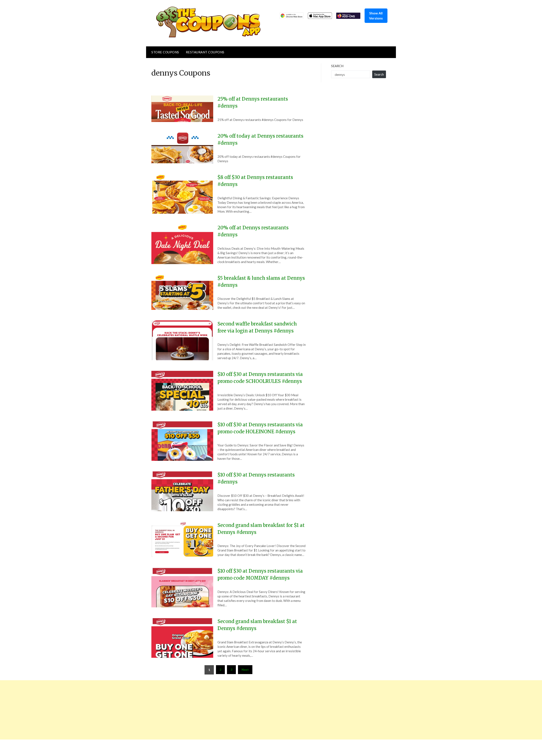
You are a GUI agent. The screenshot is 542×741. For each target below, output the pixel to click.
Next (245, 669)
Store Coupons (165, 52)
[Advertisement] (127, 710)
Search (337, 66)
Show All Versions (376, 15)
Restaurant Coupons (205, 52)
